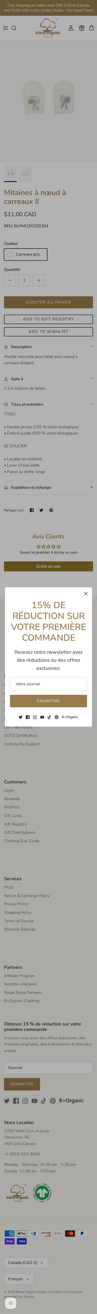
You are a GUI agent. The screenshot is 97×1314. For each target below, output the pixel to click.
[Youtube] (42, 717)
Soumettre (48, 701)
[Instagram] (35, 717)
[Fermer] (85, 593)
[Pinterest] (56, 717)
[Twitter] (20, 717)
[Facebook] (28, 717)
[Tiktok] (49, 717)
